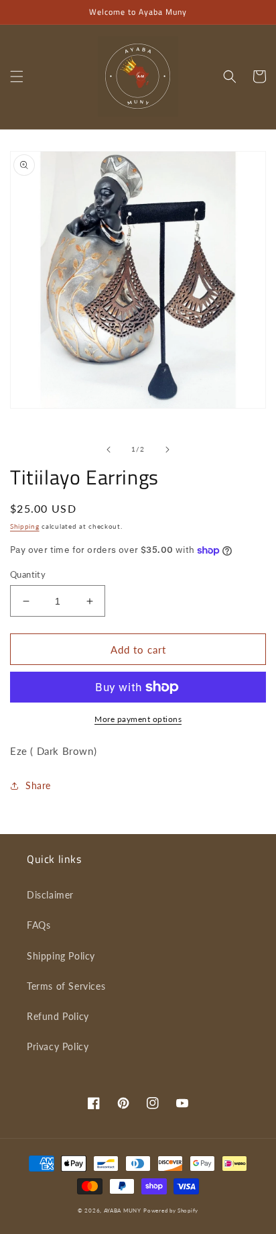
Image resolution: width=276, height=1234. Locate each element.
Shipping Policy (61, 956)
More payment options (138, 719)
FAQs (38, 925)
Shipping (25, 526)
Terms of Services (66, 986)
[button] (16, 76)
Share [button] (38, 785)
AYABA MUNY (122, 1210)
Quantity (28, 574)
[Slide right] (167, 449)
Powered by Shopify (170, 1210)
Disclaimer (50, 895)
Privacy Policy (57, 1046)
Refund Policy (58, 1016)
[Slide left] (108, 449)
